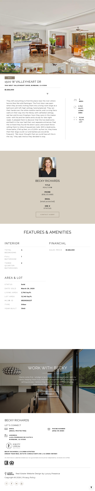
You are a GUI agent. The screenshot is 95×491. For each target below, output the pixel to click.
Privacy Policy (29, 478)
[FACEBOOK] (11, 483)
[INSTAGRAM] (6, 483)
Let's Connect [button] (47, 394)
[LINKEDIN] (16, 483)
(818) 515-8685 (47, 194)
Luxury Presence (52, 474)
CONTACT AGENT (47, 214)
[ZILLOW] (21, 483)
